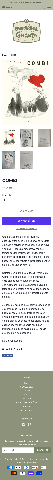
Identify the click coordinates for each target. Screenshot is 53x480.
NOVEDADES (26, 387)
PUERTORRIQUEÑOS (26, 402)
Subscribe (42, 450)
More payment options (26, 228)
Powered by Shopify (26, 462)
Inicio (26, 383)
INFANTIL (26, 391)
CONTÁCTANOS (26, 410)
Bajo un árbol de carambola (35, 459)
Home (4, 55)
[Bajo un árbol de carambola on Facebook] (23, 425)
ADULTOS (26, 399)
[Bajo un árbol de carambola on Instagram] (29, 425)
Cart (49, 7)
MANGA (26, 406)
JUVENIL (26, 395)
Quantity (6, 195)
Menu (9, 7)
